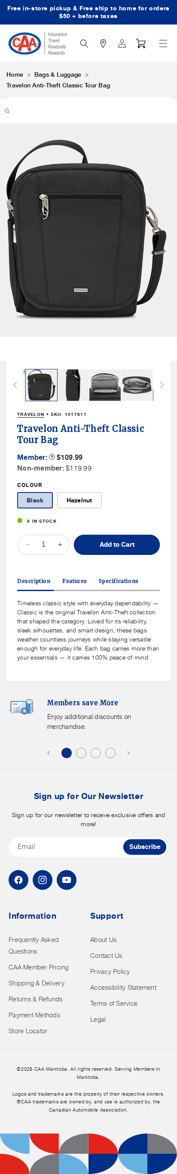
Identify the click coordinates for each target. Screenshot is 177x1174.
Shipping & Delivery (36, 983)
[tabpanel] (88, 630)
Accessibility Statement (123, 987)
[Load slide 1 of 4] (66, 753)
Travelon (30, 414)
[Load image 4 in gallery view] (105, 385)
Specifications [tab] (118, 581)
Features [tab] (74, 581)
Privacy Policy (110, 971)
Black (35, 500)
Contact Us (106, 955)
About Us (103, 939)
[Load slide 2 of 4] (81, 753)
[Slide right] (162, 384)
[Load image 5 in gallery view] (137, 385)
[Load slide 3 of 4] (95, 753)
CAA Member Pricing (39, 967)
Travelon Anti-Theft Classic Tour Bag (58, 85)
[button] (163, 43)
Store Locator (28, 1031)
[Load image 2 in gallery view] (41, 385)
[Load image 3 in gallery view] (73, 385)
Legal (98, 1019)
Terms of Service (113, 1003)
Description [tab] (34, 581)
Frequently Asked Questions (34, 945)
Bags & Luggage (58, 74)
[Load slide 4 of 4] (110, 753)
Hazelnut (79, 500)
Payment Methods (34, 1015)
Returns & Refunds (35, 999)
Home (14, 74)
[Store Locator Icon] (103, 43)
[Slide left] (15, 384)
